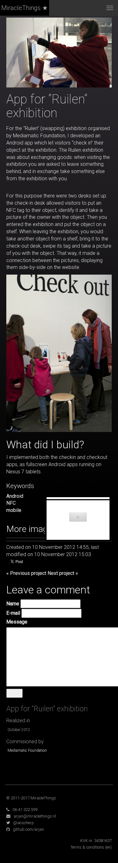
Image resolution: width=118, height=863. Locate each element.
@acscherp (23, 822)
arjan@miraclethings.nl (35, 816)
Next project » (63, 573)
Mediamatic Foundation (27, 750)
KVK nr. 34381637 (96, 840)
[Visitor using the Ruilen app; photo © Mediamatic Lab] (59, 52)
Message (16, 622)
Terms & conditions (87, 847)
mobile (13, 510)
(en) (108, 847)
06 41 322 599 (25, 809)
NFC (11, 503)
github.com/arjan (28, 829)
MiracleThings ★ (24, 8)
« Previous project (26, 573)
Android (14, 496)
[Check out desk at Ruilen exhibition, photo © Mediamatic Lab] (59, 353)
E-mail (13, 613)
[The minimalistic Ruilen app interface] (78, 519)
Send (14, 693)
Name (12, 604)
